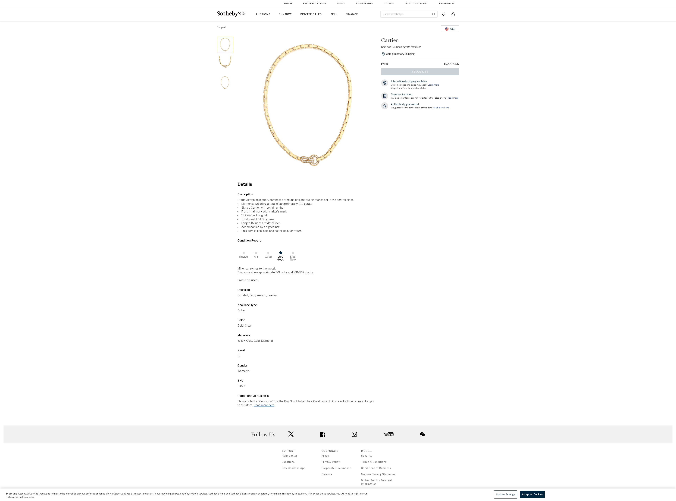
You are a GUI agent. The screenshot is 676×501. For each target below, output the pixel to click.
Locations (288, 462)
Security (366, 455)
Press (325, 455)
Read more (452, 97)
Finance (352, 14)
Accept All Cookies (532, 494)
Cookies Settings (505, 494)
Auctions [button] (263, 14)
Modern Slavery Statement (378, 474)
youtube (388, 434)
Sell (333, 14)
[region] (338, 495)
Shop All (221, 27)
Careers (326, 474)
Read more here (264, 405)
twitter (291, 434)
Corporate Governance (336, 468)
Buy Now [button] (285, 14)
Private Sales (311, 14)
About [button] (341, 3)
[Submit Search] (433, 14)
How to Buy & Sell (416, 3)
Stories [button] (389, 3)
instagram (354, 434)
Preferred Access (314, 3)
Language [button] (445, 3)
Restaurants (364, 3)
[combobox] (409, 14)
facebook (322, 434)
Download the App (293, 468)
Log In (288, 3)
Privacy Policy (330, 462)
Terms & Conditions (374, 462)
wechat (422, 434)
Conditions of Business (376, 468)
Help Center (290, 455)
